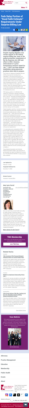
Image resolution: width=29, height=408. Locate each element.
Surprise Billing (12, 178)
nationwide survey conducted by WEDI (14, 129)
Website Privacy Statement (19, 404)
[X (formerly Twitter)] (18, 395)
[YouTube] (22, 395)
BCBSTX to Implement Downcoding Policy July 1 (13, 275)
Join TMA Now (14, 244)
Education (4, 364)
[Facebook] (10, 395)
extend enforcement (16, 76)
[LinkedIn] (26, 395)
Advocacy (4, 356)
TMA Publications (16, 11)
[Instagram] (6, 395)
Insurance (5, 178)
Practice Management (8, 360)
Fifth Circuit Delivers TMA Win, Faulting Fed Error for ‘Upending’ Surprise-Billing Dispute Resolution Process (14, 295)
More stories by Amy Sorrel (11, 230)
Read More (8, 268)
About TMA (7, 11)
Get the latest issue (14, 346)
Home (2, 11)
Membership (5, 368)
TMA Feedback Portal (20, 406)
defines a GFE (9, 92)
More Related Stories (21, 310)
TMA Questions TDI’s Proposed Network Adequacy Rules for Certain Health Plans (13, 256)
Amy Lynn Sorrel (6, 27)
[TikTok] (14, 395)
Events (3, 377)
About (3, 381)
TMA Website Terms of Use (7, 406)
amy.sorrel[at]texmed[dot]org (22, 187)
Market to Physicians (6, 399)
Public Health (5, 373)
